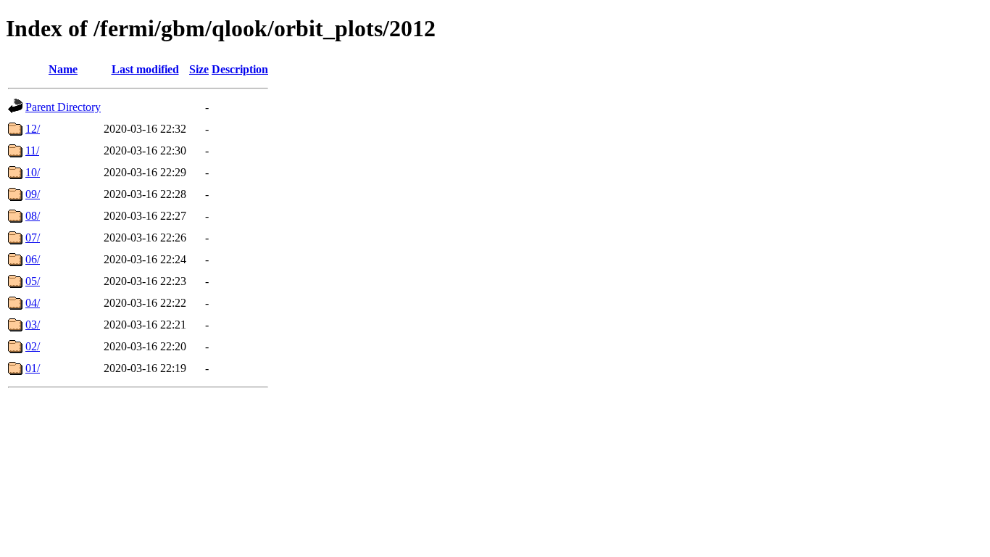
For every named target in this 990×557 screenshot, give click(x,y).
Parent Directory (63, 107)
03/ (32, 324)
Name (63, 69)
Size (199, 69)
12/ (32, 129)
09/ (32, 194)
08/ (32, 216)
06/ (32, 259)
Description (240, 69)
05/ (32, 281)
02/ (32, 346)
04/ (32, 303)
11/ (32, 150)
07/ (32, 237)
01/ (32, 368)
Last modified (145, 69)
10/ (32, 172)
